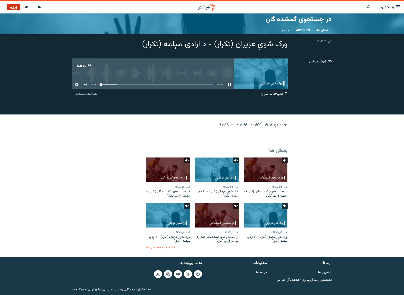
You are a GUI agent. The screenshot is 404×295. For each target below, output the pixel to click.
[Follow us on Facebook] (198, 274)
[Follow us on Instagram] (168, 274)
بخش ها (322, 30)
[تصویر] (39, 7)
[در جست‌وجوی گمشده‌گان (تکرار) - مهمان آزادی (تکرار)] (265, 169)
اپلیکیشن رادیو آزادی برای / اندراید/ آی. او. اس (304, 280)
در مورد (284, 30)
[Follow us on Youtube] (178, 274)
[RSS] (158, 274)
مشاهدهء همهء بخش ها (160, 248)
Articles (303, 30)
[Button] (320, 62)
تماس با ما (325, 272)
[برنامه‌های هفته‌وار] (26, 7)
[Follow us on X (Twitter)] (188, 274)
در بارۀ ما (261, 272)
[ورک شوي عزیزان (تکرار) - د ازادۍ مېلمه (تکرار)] (217, 169)
